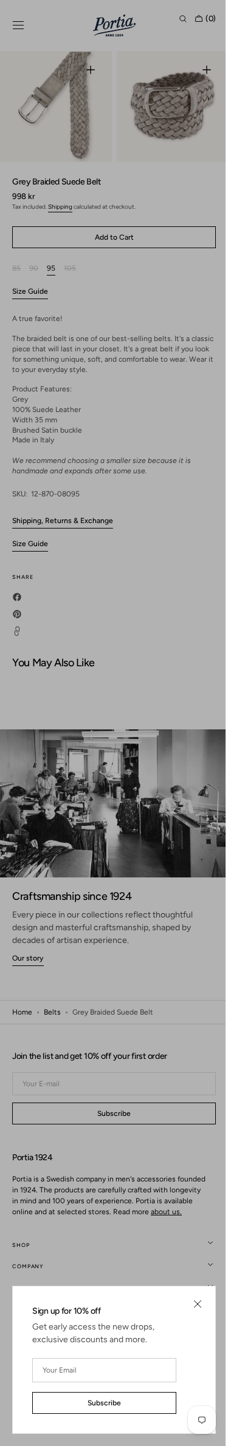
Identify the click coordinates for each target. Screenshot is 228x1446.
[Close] (188, 1304)
